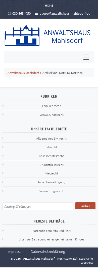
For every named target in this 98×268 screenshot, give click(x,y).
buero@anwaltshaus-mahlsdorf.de (64, 13)
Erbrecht (51, 147)
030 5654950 (21, 13)
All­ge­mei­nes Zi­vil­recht (51, 138)
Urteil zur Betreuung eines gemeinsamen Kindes (51, 239)
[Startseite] (49, 35)
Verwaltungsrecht (51, 115)
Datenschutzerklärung (48, 251)
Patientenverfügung (51, 182)
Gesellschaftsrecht (51, 156)
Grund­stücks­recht (51, 165)
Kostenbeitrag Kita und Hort (51, 231)
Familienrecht (51, 106)
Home (49, 5)
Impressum (16, 251)
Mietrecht (51, 173)
